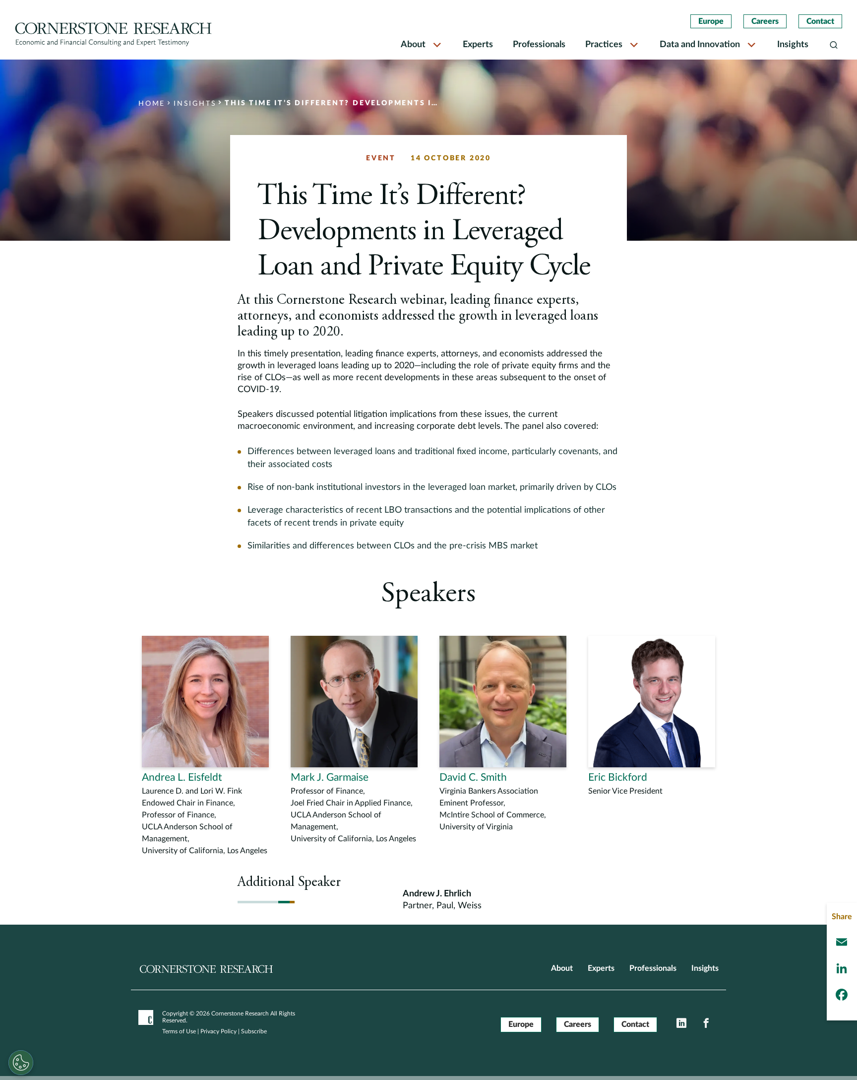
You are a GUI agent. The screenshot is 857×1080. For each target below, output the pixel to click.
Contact (820, 21)
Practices (603, 44)
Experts (478, 44)
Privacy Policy (218, 1031)
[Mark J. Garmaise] (354, 740)
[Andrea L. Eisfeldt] (205, 746)
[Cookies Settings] (20, 1062)
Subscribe (254, 1031)
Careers (765, 21)
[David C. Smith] (503, 734)
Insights (792, 44)
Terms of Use (179, 1031)
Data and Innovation (700, 44)
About (413, 44)
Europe (711, 21)
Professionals (539, 44)
